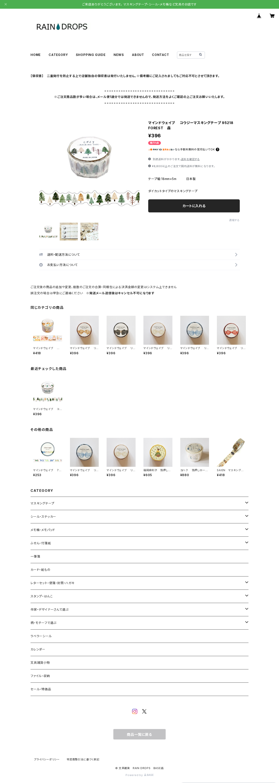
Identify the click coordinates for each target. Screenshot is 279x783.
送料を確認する (190, 159)
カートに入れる (194, 206)
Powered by (135, 775)
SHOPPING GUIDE (91, 55)
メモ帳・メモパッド (43, 530)
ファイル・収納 (40, 676)
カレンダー (38, 649)
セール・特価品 (41, 689)
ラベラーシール (41, 636)
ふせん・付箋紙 (41, 543)
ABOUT (138, 55)
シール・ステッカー (43, 516)
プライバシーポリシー (47, 759)
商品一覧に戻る (139, 734)
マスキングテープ (42, 503)
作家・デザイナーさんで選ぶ (49, 609)
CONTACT (160, 55)
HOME (36, 55)
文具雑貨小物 (40, 662)
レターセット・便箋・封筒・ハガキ (53, 583)
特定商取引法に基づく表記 (83, 759)
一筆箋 (35, 556)
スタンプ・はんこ (42, 596)
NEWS (119, 55)
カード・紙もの (40, 569)
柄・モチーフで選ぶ (43, 623)
